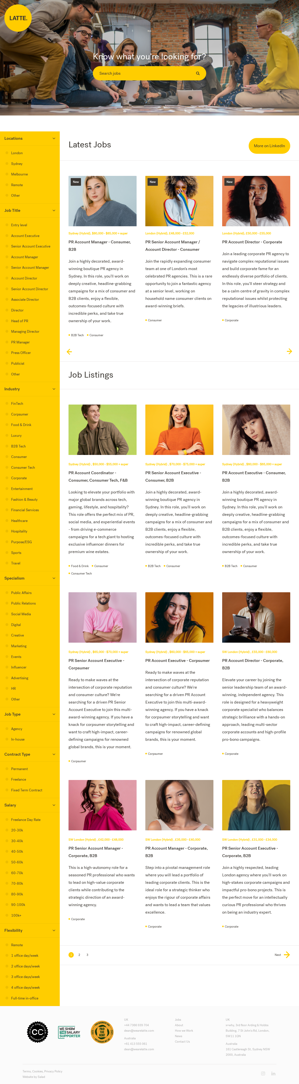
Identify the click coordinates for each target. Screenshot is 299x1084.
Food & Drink (80, 566)
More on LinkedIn (269, 146)
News (178, 1036)
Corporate (231, 320)
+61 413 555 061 (135, 1044)
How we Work (184, 1031)
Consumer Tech (81, 573)
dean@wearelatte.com (139, 1031)
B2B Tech (77, 335)
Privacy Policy (53, 1071)
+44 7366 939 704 (136, 1025)
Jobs (178, 1020)
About (179, 1025)
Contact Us (182, 1042)
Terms (27, 1071)
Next (278, 955)
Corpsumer (78, 761)
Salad (41, 1077)
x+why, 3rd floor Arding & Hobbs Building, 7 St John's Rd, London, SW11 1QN (247, 1030)
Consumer (96, 335)
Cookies (37, 1071)
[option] (102, 261)
